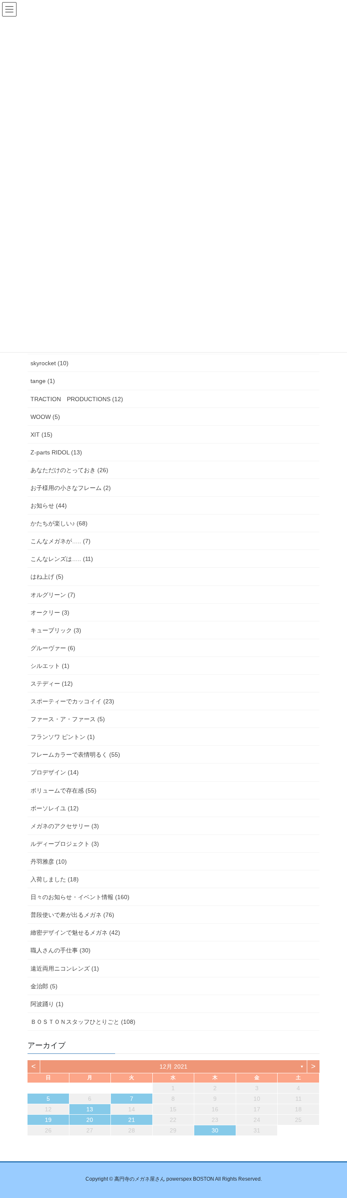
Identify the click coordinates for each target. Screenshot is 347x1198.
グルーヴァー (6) (52, 648)
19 (48, 1119)
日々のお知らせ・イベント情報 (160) (79, 897)
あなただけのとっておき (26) (69, 470)
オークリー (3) (49, 612)
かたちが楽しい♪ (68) (59, 523)
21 (131, 1119)
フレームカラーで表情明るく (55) (75, 754)
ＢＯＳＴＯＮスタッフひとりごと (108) (82, 1021)
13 (89, 1109)
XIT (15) (41, 434)
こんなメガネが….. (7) (60, 541)
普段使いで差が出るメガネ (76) (72, 914)
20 (89, 1119)
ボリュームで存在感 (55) (63, 790)
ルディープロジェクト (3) (64, 843)
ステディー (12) (51, 683)
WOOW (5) (45, 416)
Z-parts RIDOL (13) (56, 452)
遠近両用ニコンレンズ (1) (64, 968)
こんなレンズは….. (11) (61, 558)
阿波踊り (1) (46, 1004)
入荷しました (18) (54, 879)
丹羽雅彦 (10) (48, 861)
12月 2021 (173, 1066)
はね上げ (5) (46, 576)
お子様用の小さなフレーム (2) (70, 487)
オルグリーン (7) (52, 594)
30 (215, 1130)
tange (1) (42, 380)
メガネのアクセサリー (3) (64, 826)
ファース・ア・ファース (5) (67, 719)
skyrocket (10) (49, 363)
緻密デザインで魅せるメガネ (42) (75, 932)
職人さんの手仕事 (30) (60, 950)
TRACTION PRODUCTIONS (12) (76, 399)
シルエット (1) (49, 665)
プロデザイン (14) (54, 772)
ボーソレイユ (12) (54, 808)
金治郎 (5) (44, 986)
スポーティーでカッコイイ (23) (72, 701)
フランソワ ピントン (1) (62, 736)
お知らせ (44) (48, 505)
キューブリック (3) (55, 630)
